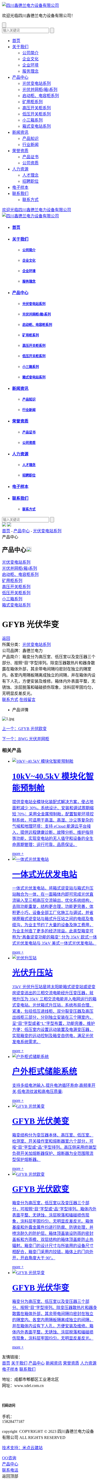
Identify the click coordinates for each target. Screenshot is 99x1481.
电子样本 (20, 187)
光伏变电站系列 (36, 83)
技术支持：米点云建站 (22, 1448)
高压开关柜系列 (36, 108)
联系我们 (20, 193)
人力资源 (20, 169)
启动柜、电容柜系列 (40, 96)
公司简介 (30, 53)
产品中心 (20, 77)
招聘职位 (30, 181)
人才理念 (30, 175)
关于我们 (20, 47)
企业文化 (30, 59)
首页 (16, 40)
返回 (6, 638)
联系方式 (30, 199)
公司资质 (30, 163)
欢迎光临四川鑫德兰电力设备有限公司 (36, 210)
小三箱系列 (32, 120)
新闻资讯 (20, 132)
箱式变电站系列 (36, 126)
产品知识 (30, 138)
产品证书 (30, 157)
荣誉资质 (20, 151)
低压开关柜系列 (36, 114)
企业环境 (30, 65)
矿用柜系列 (32, 102)
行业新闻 (30, 144)
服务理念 (30, 71)
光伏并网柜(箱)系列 (39, 89)
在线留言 (27, 699)
